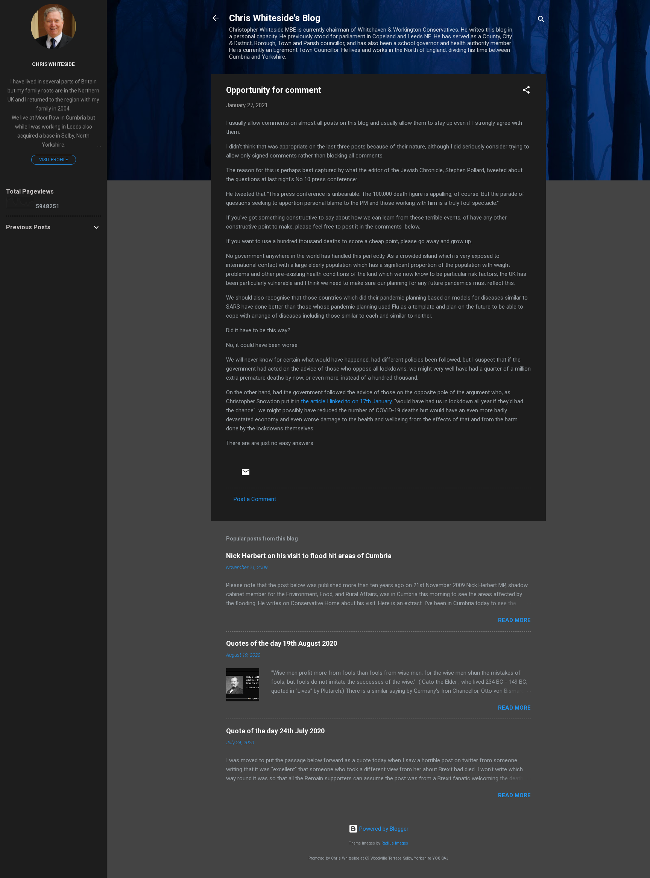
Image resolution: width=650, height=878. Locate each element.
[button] (526, 91)
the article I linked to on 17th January (346, 401)
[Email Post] (245, 474)
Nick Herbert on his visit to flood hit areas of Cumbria (309, 556)
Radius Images (394, 843)
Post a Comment (255, 499)
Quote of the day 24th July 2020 (275, 731)
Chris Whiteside (53, 64)
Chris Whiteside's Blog (274, 18)
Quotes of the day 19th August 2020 (281, 643)
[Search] (541, 20)
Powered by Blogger (383, 828)
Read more (514, 620)
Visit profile (53, 159)
